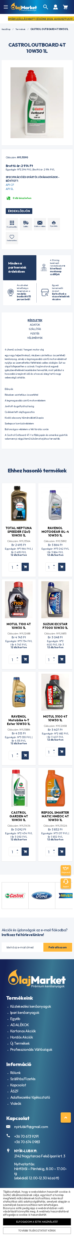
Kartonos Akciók (23, 1031)
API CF (10, 185)
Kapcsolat (18, 1085)
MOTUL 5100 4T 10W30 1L (55, 718)
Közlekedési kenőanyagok (30, 1006)
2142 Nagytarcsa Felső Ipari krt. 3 (39, 1156)
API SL (10, 189)
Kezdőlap (6, 29)
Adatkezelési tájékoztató (30, 1097)
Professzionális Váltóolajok (31, 1049)
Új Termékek (20, 1043)
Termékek (20, 29)
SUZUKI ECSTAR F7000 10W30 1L (55, 626)
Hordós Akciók (21, 1037)
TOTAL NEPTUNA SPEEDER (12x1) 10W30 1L (19, 531)
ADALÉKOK (19, 1024)
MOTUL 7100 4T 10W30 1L (19, 626)
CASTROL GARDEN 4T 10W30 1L (18, 816)
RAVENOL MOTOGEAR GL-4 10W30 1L (55, 531)
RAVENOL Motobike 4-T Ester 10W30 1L (18, 720)
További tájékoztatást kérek (37, 1230)
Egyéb (15, 1018)
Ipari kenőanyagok (24, 1012)
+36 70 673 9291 (26, 1136)
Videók (15, 1103)
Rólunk (15, 1072)
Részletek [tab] (35, 320)
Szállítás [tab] (35, 329)
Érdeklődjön (19, 211)
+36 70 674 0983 (27, 1142)
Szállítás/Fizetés (23, 1078)
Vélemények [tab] (35, 337)
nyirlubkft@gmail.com (31, 1126)
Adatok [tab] (35, 324)
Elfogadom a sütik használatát (37, 1221)
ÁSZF (14, 1091)
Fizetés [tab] (34, 333)
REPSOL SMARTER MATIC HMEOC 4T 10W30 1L (55, 816)
